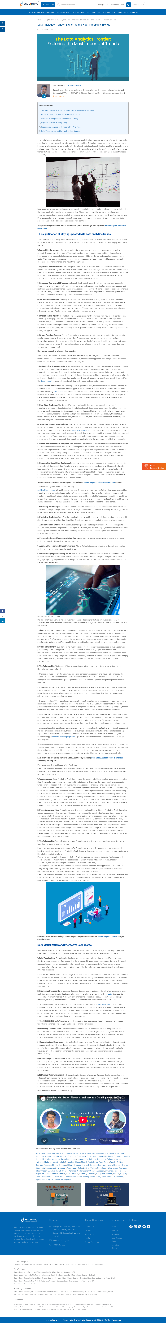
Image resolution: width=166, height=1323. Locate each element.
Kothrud (118, 1159)
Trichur (125, 1165)
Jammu (73, 1159)
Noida (77, 1162)
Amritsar (55, 1153)
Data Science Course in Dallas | (83, 1275)
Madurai (47, 1162)
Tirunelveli (55, 1179)
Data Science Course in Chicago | (50, 1278)
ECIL (50, 1171)
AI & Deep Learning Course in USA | (63, 1272)
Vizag (48, 1179)
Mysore (116, 1173)
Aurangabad (66, 1179)
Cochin (39, 1156)
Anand (62, 1153)
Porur (62, 1176)
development (46, 381)
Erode (89, 1156)
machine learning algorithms (64, 736)
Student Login (138, 5)
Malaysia (55, 1156)
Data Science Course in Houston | (75, 1278)
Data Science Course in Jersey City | (101, 1278)
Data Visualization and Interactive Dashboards (60, 131)
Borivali (86, 1168)
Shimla (55, 1165)
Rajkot (106, 1162)
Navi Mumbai (47, 1176)
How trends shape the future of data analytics (60, 114)
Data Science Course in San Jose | (52, 1281)
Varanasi (119, 1176)
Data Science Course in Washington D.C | (80, 1281)
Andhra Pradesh (59, 1168)
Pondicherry (92, 1162)
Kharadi (62, 1173)
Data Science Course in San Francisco (28, 1284)
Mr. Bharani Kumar (74, 85)
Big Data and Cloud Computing (54, 122)
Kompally (83, 1173)
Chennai (120, 1153)
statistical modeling (80, 430)
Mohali (61, 1162)
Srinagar (77, 1165)
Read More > (58, 96)
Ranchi (113, 1162)
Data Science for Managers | (24, 1291)
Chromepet (113, 1168)
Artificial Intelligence (46, 490)
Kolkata (75, 1173)
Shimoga (62, 1165)
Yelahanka (47, 1168)
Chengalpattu (110, 1153)
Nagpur (123, 1173)
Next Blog (104, 1195)
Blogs (113, 1226)
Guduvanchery (83, 1171)
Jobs (100, 4)
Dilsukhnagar (41, 1171)
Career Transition (92, 1242)
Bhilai (80, 1168)
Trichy (98, 1176)
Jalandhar (65, 1159)
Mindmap (115, 1230)
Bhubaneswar (98, 1153)
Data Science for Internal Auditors (90, 1264)
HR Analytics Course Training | (66, 1264)
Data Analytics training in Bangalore (99, 482)
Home (39, 19)
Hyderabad (47, 1159)
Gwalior (126, 1156)
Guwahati (109, 1171)
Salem (74, 1176)
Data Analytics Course (107, 936)
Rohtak (120, 1162)
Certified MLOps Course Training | (72, 1291)
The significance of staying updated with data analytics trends (67, 110)
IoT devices (58, 391)
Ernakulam (81, 1156)
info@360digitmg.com (61, 1240)
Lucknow (91, 1173)
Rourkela (47, 1165)
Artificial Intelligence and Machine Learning (59, 118)
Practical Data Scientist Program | (47, 1291)
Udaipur (39, 1168)
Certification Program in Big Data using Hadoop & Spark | (35, 1275)
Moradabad (69, 1162)
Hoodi (116, 1171)
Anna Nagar (72, 1168)
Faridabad (56, 1171)
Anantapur (70, 1153)
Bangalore (80, 1153)
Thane (84, 1165)
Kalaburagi (46, 1173)
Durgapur (72, 1156)
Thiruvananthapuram (97, 1165)
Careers (88, 1230)
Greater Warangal (69, 1171)
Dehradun (46, 1156)
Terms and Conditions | (53, 1320)
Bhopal (88, 1153)
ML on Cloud (117, 12)
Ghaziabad (108, 1156)
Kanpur (55, 1173)
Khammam (101, 1159)
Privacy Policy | (69, 1320)
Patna (56, 1176)
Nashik (38, 1176)
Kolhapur (110, 1159)
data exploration (105, 1004)
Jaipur (38, 1173)
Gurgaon (100, 1171)
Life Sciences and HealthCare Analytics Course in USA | (34, 1264)
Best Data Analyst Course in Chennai (107, 758)
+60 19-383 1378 (59, 1245)
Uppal (104, 1176)
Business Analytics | (63, 1275)
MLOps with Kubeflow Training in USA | (99, 1291)
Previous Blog (62, 1195)
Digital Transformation (100, 12)
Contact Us (89, 1226)
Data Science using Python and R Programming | (31, 1272)
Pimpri (84, 1162)
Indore (122, 1171)
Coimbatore (123, 1168)
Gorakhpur (118, 1156)
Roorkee (39, 1165)
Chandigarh (102, 1168)
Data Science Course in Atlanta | (26, 1278)
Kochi (68, 1173)
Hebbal (39, 1159)
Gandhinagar (98, 1156)
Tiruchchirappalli (114, 1165)
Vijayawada (40, 1179)
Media (87, 1238)
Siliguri (70, 1165)
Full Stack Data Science (88, 1294)
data (110, 994)
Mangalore (100, 1173)
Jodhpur (92, 1159)
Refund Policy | (81, 1320)
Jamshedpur (82, 1159)
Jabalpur (56, 1159)
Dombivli (63, 1156)
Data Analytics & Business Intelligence (73, 12)
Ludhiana (40, 1162)
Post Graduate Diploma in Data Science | (65, 1294)
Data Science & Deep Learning (42, 12)
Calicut (93, 1168)
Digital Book (116, 1234)
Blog (122, 4)
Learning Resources (111, 4)
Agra (38, 1153)
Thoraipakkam (89, 1176)
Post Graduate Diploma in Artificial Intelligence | (31, 1294)
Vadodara (111, 1176)
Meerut (55, 1162)
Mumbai (109, 1173)
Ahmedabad (45, 1153)
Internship (89, 1234)
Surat (79, 1176)
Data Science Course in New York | (26, 1281)
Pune (101, 1162)
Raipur (67, 1176)
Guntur (93, 1171)
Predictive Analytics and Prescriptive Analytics (61, 127)
